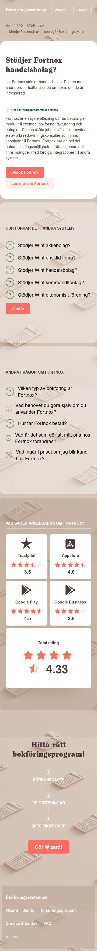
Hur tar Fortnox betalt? (42, 423)
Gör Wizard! (48, 846)
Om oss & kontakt (22, 923)
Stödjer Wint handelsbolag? (47, 270)
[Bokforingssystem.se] (26, 10)
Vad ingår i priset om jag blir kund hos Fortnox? (52, 455)
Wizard (60, 10)
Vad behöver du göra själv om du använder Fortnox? (50, 408)
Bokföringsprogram (59, 910)
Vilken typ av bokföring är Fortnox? (45, 391)
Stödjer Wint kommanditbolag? (51, 282)
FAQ (20, 25)
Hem (9, 25)
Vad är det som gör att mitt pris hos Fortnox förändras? (52, 438)
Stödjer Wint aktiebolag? (44, 245)
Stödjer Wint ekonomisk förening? (54, 295)
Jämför (82, 10)
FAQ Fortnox (35, 25)
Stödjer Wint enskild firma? (47, 257)
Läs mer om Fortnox (30, 183)
